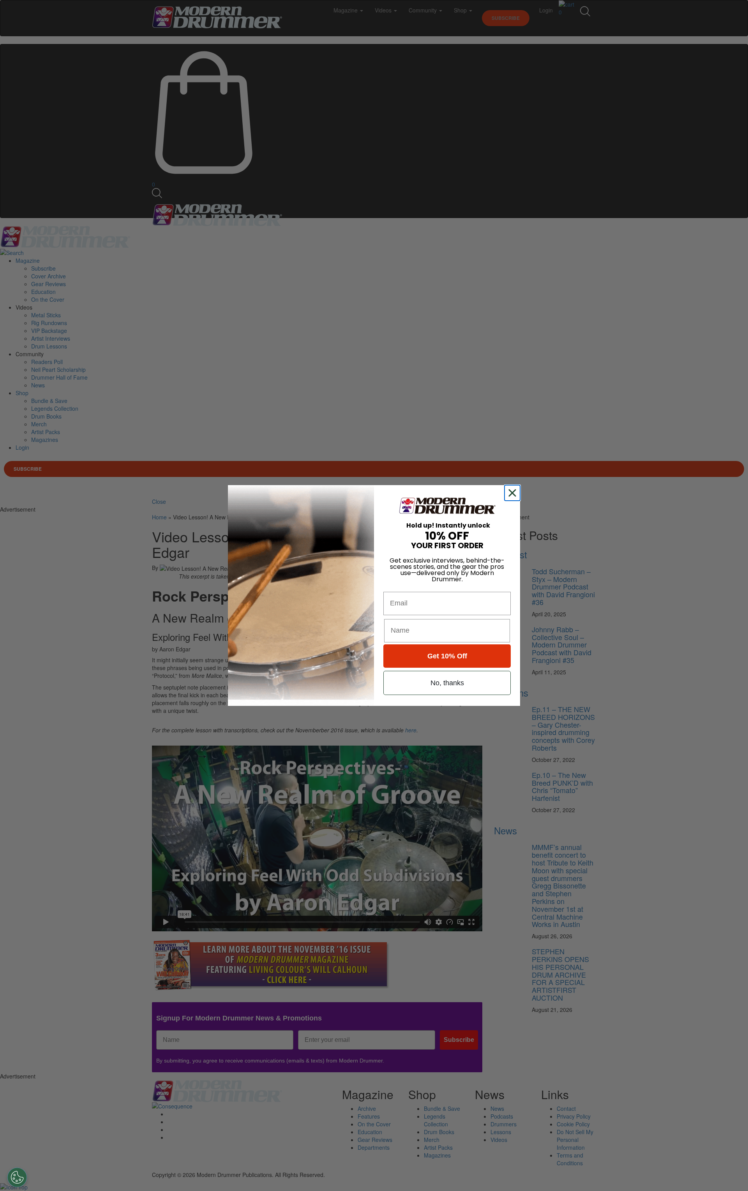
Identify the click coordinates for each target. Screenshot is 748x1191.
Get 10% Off (447, 656)
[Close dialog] (514, 493)
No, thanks (447, 683)
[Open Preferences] (17, 1177)
